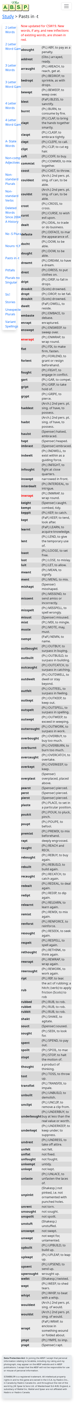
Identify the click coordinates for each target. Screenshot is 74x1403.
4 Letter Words (10, 105)
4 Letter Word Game (14, 122)
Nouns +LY (12, 246)
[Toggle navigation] (66, 6)
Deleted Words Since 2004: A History (13, 215)
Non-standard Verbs (11, 195)
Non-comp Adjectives (12, 160)
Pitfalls (10, 270)
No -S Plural (13, 234)
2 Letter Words (10, 29)
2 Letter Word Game (14, 46)
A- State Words (10, 143)
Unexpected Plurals (14, 312)
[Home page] (16, 6)
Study (8, 16)
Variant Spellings (11, 324)
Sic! (7, 294)
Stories (10, 302)
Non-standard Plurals (11, 179)
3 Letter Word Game (14, 84)
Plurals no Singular (12, 280)
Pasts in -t (12, 258)
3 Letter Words (10, 67)
